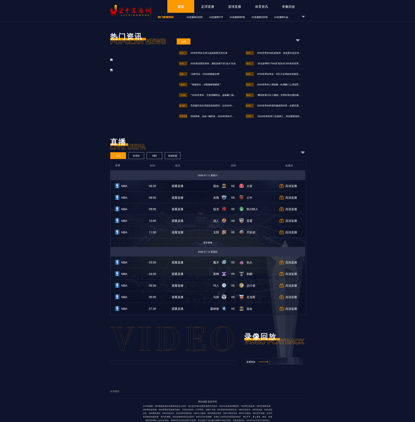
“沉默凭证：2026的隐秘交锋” (183, 74)
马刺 (216, 297)
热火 (249, 262)
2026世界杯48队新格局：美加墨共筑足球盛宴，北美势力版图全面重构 (279, 52)
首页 (181, 6)
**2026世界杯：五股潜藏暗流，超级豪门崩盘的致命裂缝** (213, 95)
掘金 (216, 186)
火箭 (249, 186)
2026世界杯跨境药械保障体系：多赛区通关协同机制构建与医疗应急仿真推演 (250, 105)
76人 (216, 285)
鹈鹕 (249, 274)
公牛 (249, 197)
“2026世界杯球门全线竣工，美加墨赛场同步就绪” (279, 116)
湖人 (216, 220)
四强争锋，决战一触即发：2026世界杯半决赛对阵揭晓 (213, 116)
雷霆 (249, 220)
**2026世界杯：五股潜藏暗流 (183, 95)
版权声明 (212, 401)
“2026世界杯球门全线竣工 (250, 116)
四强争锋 (183, 116)
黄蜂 (216, 274)
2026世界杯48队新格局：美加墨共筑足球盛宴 (250, 52)
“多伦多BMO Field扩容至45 (250, 63)
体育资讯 (261, 6)
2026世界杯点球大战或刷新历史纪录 (183, 52)
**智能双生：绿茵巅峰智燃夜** (183, 84)
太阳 (216, 232)
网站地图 (202, 401)
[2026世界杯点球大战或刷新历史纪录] (139, 63)
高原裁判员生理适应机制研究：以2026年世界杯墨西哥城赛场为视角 (183, 105)
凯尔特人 (252, 209)
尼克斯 (251, 297)
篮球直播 (234, 6)
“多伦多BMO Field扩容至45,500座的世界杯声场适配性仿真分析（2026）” (279, 63)
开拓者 (251, 232)
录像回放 (288, 6)
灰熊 (216, 197)
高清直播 (291, 186)
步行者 (251, 285)
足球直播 (207, 6)
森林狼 (214, 308)
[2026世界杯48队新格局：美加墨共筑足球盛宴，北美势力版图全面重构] (139, 69)
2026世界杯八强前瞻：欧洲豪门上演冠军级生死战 (250, 84)
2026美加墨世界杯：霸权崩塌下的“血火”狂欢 (183, 63)
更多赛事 (207, 242)
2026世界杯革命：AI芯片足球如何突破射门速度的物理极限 (250, 74)
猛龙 (216, 209)
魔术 (216, 262)
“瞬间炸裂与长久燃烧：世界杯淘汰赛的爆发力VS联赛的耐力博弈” (250, 95)
